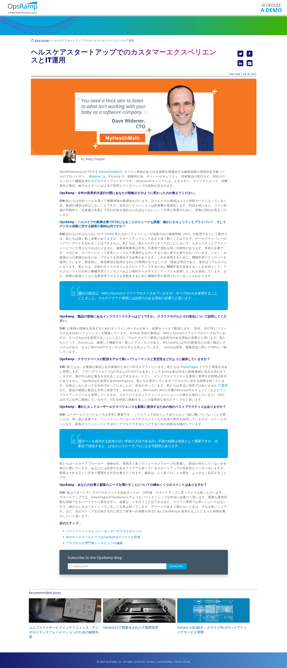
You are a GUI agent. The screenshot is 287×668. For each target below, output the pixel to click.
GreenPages (189, 367)
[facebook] (249, 54)
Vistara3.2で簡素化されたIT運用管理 (130, 627)
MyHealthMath (110, 172)
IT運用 (223, 385)
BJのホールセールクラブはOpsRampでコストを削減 (103, 537)
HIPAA (109, 234)
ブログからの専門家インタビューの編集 (94, 543)
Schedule (271, 7)
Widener (94, 176)
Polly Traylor (95, 159)
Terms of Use (182, 661)
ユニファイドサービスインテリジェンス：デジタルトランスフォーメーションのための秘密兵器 (64, 632)
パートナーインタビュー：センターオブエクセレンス (104, 531)
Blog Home (42, 40)
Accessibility (165, 661)
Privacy (151, 661)
